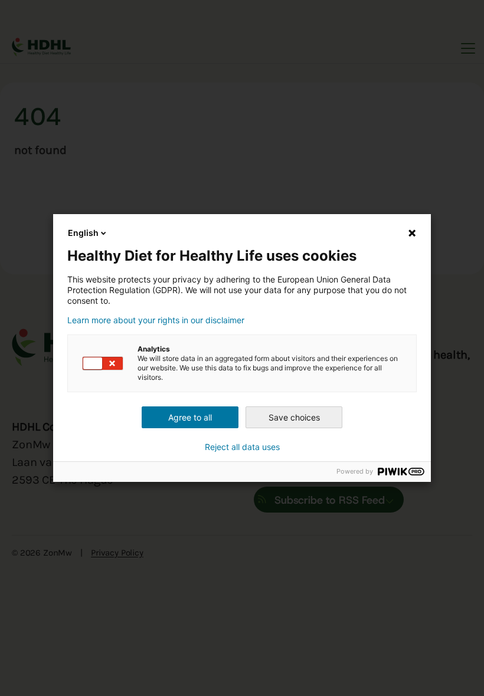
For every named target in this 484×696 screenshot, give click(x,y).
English (83, 233)
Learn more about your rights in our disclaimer (155, 320)
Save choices (294, 417)
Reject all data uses (242, 447)
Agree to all (190, 417)
